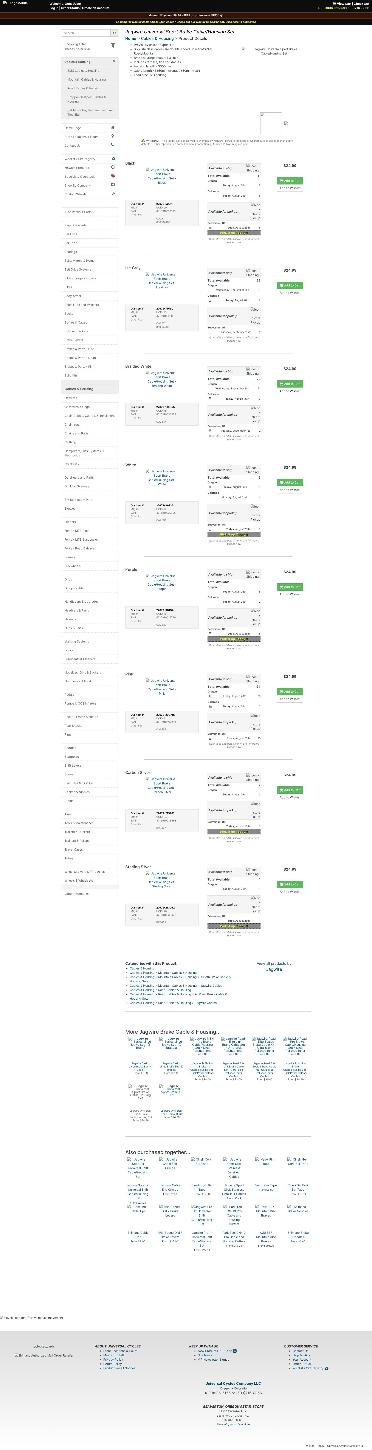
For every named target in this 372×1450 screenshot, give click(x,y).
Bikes (68, 287)
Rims (68, 734)
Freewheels (73, 566)
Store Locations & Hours (81, 136)
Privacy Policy (113, 1359)
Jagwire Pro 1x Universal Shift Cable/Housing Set (202, 1239)
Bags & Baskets (76, 225)
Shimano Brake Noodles (298, 1235)
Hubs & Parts (74, 628)
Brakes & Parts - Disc (79, 349)
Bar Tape (71, 243)
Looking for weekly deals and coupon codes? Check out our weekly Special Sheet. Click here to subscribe (186, 21)
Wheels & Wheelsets (79, 880)
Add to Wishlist (290, 188)
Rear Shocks (73, 725)
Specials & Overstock (80, 176)
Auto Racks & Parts (78, 212)
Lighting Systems (77, 641)
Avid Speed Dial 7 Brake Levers (170, 1235)
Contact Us (72, 145)
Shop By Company (78, 185)
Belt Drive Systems (78, 269)
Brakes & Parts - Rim (79, 366)
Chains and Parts (76, 433)
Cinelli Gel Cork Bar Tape (298, 1187)
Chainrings (72, 424)
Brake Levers (74, 340)
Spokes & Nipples (77, 792)
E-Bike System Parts (79, 499)
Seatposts (72, 756)
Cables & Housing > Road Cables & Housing (160, 990)
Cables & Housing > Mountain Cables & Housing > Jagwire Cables (176, 985)
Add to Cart (292, 180)
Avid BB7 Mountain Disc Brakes (266, 1237)
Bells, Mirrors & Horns (79, 260)
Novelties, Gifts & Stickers (83, 672)
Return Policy (112, 1364)
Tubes (69, 858)
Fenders (70, 522)
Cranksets (72, 464)
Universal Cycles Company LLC (233, 1383)
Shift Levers (73, 765)
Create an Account (95, 8)
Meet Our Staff (113, 1355)
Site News (205, 1355)
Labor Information (77, 893)
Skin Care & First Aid (79, 783)
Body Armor (73, 296)
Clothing (70, 442)
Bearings (71, 252)
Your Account (302, 1359)
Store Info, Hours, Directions (233, 1424)
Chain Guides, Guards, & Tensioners (90, 415)
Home (130, 38)
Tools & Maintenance (79, 823)
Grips (68, 579)
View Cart (343, 3)
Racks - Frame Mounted (81, 717)
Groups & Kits (74, 588)
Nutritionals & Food (78, 681)
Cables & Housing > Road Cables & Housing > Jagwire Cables (173, 1003)
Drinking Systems (77, 486)
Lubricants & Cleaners (80, 659)
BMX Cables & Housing (83, 70)
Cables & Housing (79, 389)
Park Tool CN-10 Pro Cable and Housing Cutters (234, 1237)
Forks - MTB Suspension (82, 539)
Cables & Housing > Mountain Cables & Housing (163, 972)
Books (69, 313)
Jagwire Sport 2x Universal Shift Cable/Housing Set (138, 1191)
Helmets (70, 619)
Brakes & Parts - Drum (80, 357)
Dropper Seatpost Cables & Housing (86, 99)
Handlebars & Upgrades (81, 601)
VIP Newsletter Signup (213, 1359)
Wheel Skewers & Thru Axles (85, 871)
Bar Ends (71, 234)
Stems (69, 801)
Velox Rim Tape (266, 1185)
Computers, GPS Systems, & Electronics (84, 453)
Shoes (69, 774)
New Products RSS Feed (215, 1351)
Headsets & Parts (77, 610)
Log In (54, 8)
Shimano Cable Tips (138, 1235)
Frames (70, 557)
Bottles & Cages (76, 322)
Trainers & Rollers (77, 840)
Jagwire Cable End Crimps (170, 1187)
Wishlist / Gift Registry (80, 159)
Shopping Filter (75, 44)
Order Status (70, 8)
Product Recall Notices (119, 1368)
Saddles (70, 748)
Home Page (73, 128)
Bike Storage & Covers (80, 278)
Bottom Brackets (76, 331)
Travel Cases (74, 849)
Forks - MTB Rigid (77, 530)
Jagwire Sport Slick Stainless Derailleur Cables (234, 1189)
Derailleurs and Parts (79, 477)
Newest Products (77, 168)
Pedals (69, 694)
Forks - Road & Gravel (80, 548)
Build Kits (71, 375)
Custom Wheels (75, 194)
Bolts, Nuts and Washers (82, 304)
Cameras (71, 398)
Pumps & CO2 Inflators (80, 703)
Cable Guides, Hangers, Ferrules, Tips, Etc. (90, 112)
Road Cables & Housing (83, 88)
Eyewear (71, 508)
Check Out (361, 3)
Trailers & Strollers (77, 832)
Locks (69, 650)
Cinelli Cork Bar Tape (202, 1187)
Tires (68, 814)
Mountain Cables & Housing (86, 79)
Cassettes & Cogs (77, 407)
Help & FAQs (301, 1355)
